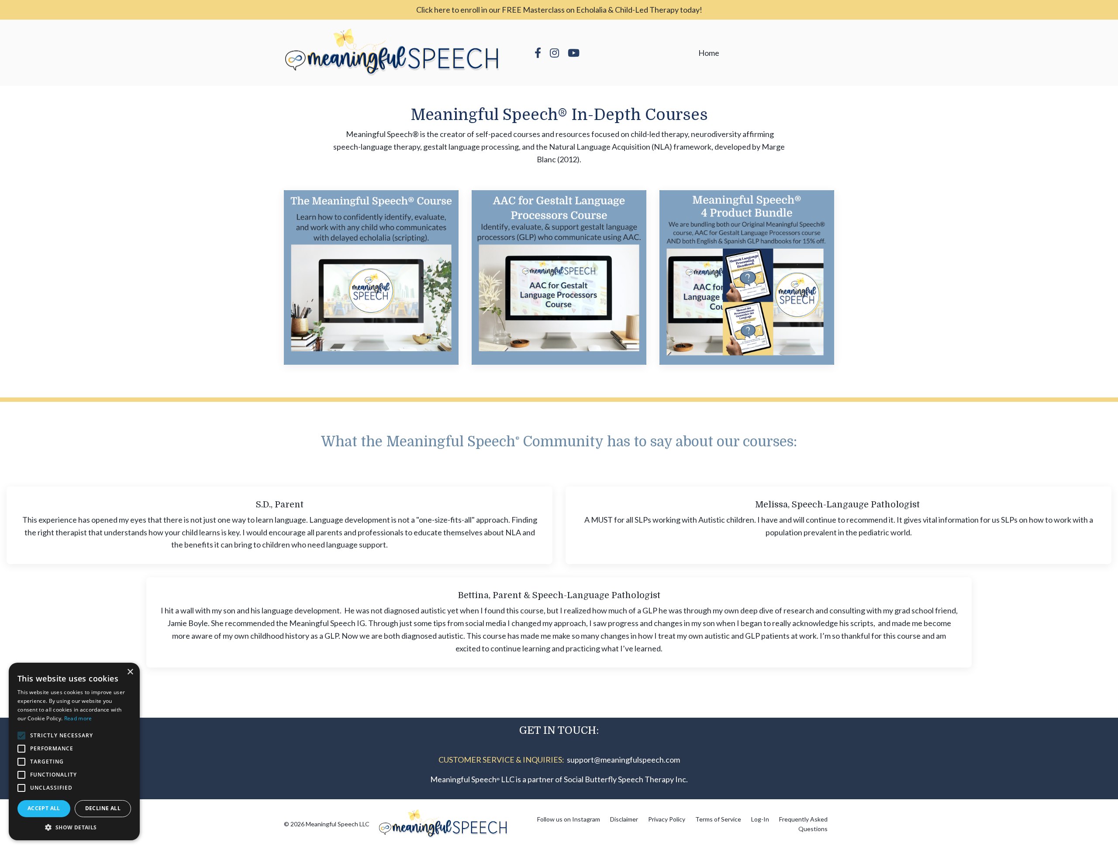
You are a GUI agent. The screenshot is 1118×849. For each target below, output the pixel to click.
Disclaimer (624, 819)
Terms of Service (718, 819)
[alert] (74, 751)
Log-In (760, 819)
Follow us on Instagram (568, 819)
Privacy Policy (666, 819)
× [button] (130, 672)
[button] (74, 827)
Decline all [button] (103, 808)
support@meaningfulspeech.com (623, 759)
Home (708, 53)
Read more (78, 718)
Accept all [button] (44, 808)
